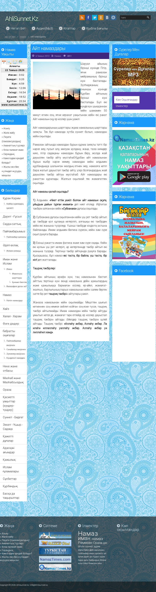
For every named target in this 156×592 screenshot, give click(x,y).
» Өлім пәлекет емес (13, 150)
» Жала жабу (8, 132)
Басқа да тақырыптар (11, 496)
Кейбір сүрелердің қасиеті (14, 206)
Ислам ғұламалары (11, 469)
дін (105, 543)
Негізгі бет (18, 28)
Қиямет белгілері (20, 282)
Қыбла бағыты (97, 28)
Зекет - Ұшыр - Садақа (13, 427)
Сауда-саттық (12, 224)
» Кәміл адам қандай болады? (16, 553)
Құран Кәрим (11, 198)
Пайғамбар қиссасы (16, 237)
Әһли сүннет (86, 546)
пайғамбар (83, 553)
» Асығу (6, 128)
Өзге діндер (11, 323)
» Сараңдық (8, 154)
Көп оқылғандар (127, 99)
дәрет (87, 556)
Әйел (85, 563)
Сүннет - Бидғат (13, 417)
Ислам (103, 560)
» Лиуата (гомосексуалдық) (14, 540)
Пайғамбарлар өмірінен (13, 343)
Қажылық (9, 459)
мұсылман (83, 550)
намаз (97, 538)
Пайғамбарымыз (14, 231)
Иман (9, 269)
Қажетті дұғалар (8, 438)
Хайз (6, 309)
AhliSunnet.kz (21, 18)
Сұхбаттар (10, 478)
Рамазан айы (95, 563)
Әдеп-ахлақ (10, 245)
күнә (80, 563)
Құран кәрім (99, 556)
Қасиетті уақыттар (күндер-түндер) (9, 403)
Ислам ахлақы (13, 251)
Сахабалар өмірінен (16, 349)
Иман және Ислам (10, 261)
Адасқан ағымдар (9, 450)
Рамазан (85, 543)
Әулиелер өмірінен (15, 354)
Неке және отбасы (10, 368)
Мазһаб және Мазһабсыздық (13, 380)
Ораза (7, 389)
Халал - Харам (12, 316)
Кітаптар (70, 28)
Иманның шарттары (17, 275)
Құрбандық (10, 486)
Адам (81, 560)
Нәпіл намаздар (14, 300)
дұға (91, 550)
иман (85, 538)
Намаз (23, 37)
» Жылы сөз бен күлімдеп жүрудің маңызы (11, 171)
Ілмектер (122, 106)
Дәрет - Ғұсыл (12, 216)
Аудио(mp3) (44, 28)
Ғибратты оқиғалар (9, 333)
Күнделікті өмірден (15, 358)
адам (97, 546)
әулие (81, 556)
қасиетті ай (100, 553)
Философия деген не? (16, 286)
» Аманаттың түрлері (13, 145)
